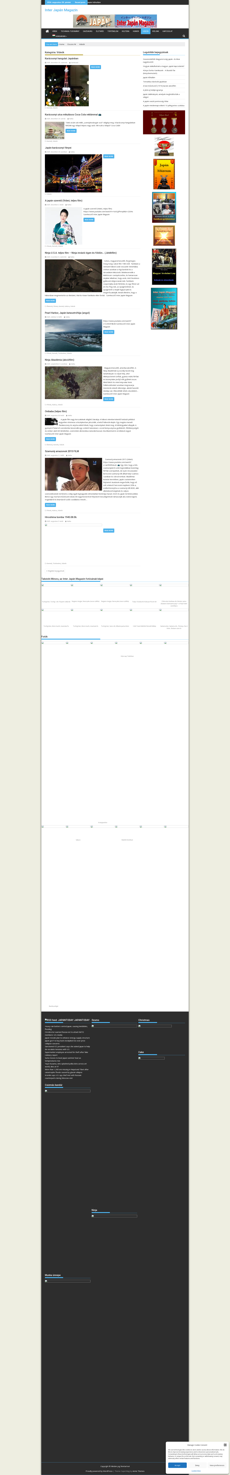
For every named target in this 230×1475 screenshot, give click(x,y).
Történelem (112, 31)
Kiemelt (49, 108)
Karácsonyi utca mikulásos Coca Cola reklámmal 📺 (73, 114)
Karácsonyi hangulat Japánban (61, 58)
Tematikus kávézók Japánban (155, 81)
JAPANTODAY (81, 1020)
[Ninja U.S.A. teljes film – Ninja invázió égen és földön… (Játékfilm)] (73, 261)
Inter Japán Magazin (61, 10)
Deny (197, 1465)
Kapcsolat (168, 31)
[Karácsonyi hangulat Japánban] (67, 66)
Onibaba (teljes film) (56, 411)
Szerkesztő (74, 63)
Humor (136, 31)
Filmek (49, 246)
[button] (225, 1445)
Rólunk (155, 31)
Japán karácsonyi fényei (58, 147)
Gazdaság (87, 31)
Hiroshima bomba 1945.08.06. (61, 517)
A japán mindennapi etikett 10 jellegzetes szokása (163, 105)
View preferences (217, 1465)
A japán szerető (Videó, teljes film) (63, 200)
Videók (146, 31)
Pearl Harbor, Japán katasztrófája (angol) (67, 312)
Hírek (54, 31)
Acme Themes (138, 1471)
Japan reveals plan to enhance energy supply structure (67, 1038)
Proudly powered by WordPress (99, 1471)
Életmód (100, 31)
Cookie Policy (196, 1471)
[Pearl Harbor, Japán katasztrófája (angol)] (73, 321)
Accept (177, 1465)
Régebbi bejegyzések (56, 571)
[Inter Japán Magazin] (115, 27)
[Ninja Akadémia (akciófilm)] (73, 368)
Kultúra (125, 31)
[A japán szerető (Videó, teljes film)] (63, 208)
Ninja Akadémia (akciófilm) (59, 359)
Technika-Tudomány (70, 31)
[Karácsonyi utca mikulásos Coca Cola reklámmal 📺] (54, 122)
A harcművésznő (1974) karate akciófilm (159, 86)
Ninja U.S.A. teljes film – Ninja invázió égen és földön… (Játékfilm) (81, 252)
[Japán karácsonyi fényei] (73, 156)
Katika (71, 119)
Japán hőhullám (149, 77)
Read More (95, 67)
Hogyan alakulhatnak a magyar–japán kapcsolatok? (163, 66)
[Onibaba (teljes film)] (51, 419)
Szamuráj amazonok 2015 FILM (62, 451)
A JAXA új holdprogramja (153, 90)
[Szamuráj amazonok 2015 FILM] (73, 459)
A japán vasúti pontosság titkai (155, 101)
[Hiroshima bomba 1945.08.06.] (73, 525)
